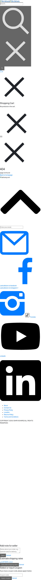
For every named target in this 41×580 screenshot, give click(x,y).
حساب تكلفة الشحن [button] (6, 562)
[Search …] (2, 68)
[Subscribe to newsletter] (14, 256)
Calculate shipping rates (9, 564)
